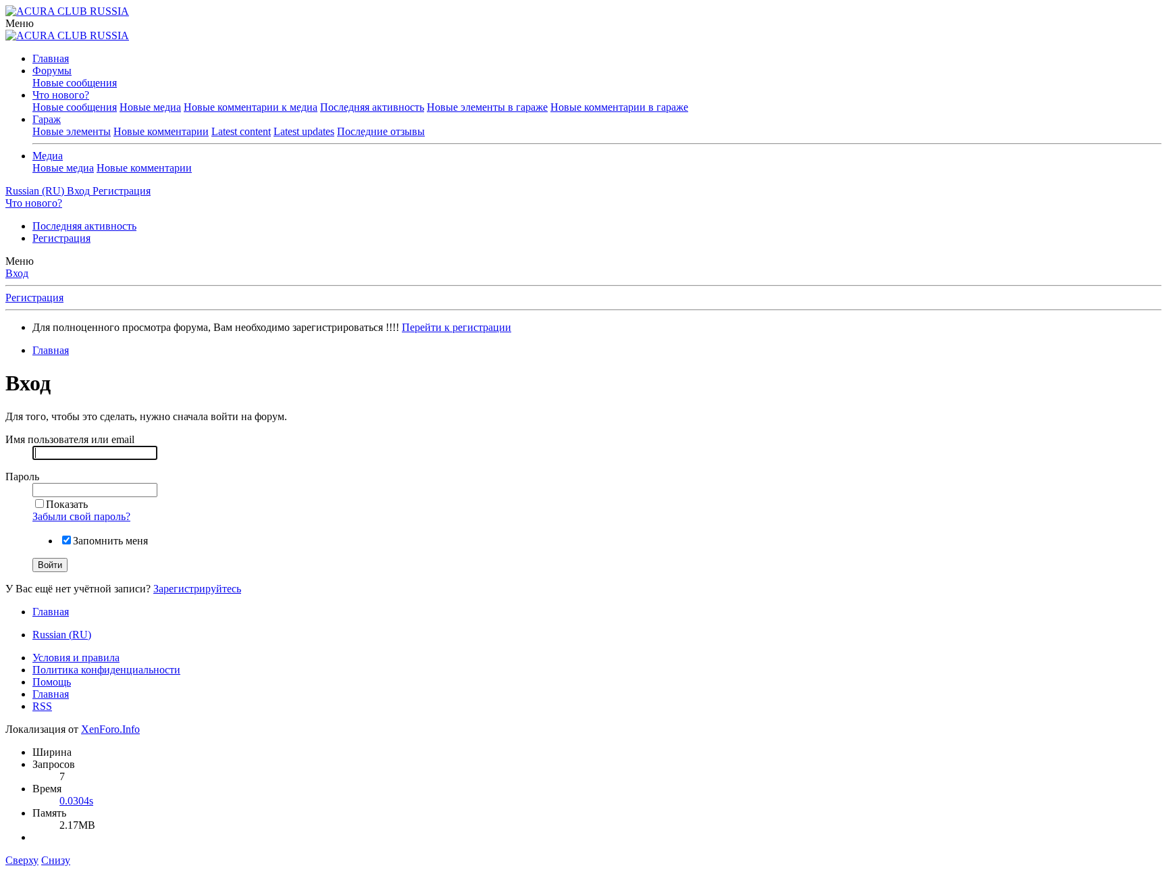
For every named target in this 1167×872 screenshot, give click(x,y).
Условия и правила (76, 657)
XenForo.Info (110, 729)
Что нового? (60, 95)
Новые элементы (71, 131)
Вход (16, 273)
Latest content (241, 131)
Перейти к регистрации (456, 327)
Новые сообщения (74, 82)
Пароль (22, 476)
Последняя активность (372, 107)
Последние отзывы (381, 131)
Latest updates (304, 131)
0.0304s (76, 800)
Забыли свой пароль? (81, 516)
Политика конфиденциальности (106, 669)
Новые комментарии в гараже (619, 107)
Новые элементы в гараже (487, 107)
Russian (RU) (61, 634)
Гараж (46, 119)
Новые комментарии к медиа (250, 107)
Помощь (51, 682)
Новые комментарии (161, 131)
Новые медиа (150, 107)
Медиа (47, 155)
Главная (50, 58)
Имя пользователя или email (69, 439)
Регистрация (61, 238)
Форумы (52, 70)
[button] (19, 23)
